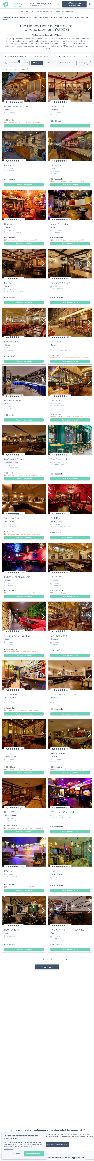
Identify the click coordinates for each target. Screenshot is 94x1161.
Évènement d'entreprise (64, 11)
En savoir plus (8, 1149)
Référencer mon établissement (74, 4)
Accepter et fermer (34, 1154)
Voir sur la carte (47, 967)
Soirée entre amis (27, 11)
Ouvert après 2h (83, 63)
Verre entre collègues (44, 11)
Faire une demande (24, 126)
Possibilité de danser (67, 63)
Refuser (16, 1154)
